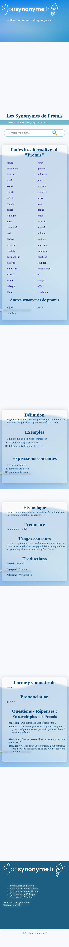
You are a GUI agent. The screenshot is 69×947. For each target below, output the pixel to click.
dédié (9, 292)
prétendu (42, 174)
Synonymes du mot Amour (24, 888)
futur (40, 162)
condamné (43, 292)
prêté (40, 215)
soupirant (42, 262)
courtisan (42, 256)
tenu (40, 204)
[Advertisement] (34, 76)
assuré (10, 186)
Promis (44, 122)
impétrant (42, 245)
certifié (10, 192)
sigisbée (11, 262)
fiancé (10, 162)
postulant (11, 245)
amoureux (12, 268)
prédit (10, 198)
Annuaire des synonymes (16, 902)
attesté (10, 221)
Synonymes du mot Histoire (24, 891)
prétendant (12, 168)
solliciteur (43, 251)
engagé (10, 204)
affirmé (10, 274)
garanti (41, 168)
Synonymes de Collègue (23, 894)
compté (41, 280)
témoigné (11, 215)
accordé (42, 186)
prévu (41, 198)
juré (40, 180)
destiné (41, 227)
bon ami (11, 174)
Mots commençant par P (28, 122)
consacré (42, 192)
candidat (11, 251)
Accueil (11, 122)
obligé (10, 209)
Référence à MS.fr (12, 905)
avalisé (41, 221)
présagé (11, 286)
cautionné (12, 227)
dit (39, 274)
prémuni (42, 233)
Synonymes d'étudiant (21, 897)
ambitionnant (44, 268)
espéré (10, 280)
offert (40, 286)
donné (41, 209)
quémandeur (13, 256)
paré (9, 233)
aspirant (42, 239)
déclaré (10, 239)
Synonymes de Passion (22, 885)
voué (9, 180)
